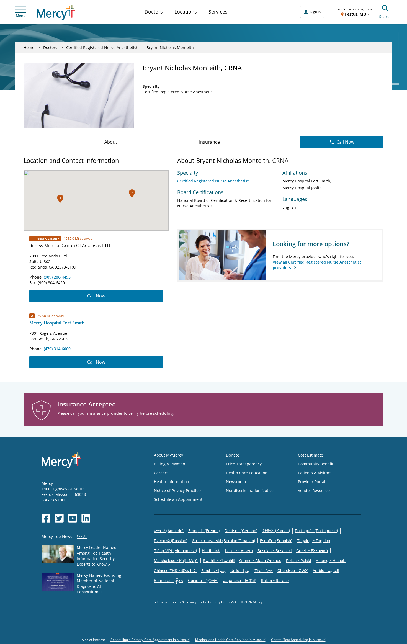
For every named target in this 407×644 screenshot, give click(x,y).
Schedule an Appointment (178, 499)
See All (82, 536)
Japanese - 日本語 (239, 580)
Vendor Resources (314, 490)
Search (385, 16)
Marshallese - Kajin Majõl (176, 560)
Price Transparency (244, 464)
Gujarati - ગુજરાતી (203, 580)
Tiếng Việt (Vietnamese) (175, 550)
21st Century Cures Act (219, 602)
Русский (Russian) (170, 540)
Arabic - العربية (326, 570)
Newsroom (236, 481)
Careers (161, 472)
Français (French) (204, 530)
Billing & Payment (170, 464)
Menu (20, 15)
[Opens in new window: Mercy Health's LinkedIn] (85, 518)
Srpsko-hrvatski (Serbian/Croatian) (223, 540)
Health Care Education (246, 472)
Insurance (209, 142)
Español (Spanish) (276, 540)
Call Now (345, 142)
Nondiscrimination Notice (250, 490)
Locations (185, 11)
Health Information (171, 481)
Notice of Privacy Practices (178, 490)
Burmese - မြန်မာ (168, 580)
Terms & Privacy (184, 602)
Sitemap (161, 602)
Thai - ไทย (263, 570)
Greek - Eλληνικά (312, 550)
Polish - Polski (298, 560)
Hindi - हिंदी (211, 550)
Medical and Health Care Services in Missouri (230, 640)
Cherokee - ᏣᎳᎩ (292, 570)
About (110, 142)
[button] (132, 193)
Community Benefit (315, 464)
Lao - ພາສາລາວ (239, 550)
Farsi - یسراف (213, 570)
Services (218, 11)
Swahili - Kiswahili (219, 560)
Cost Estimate (310, 455)
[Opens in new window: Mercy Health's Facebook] (46, 518)
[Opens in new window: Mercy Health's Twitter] (59, 518)
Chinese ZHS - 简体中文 (175, 570)
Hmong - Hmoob (331, 560)
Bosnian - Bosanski (274, 550)
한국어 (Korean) (276, 530)
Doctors (154, 11)
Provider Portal (311, 481)
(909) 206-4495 (57, 277)
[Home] (56, 12)
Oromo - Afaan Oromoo (260, 560)
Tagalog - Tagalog (313, 540)
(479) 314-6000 (57, 348)
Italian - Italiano (275, 580)
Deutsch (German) (241, 530)
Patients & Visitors (314, 472)
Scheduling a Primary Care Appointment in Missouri (150, 640)
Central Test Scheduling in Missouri (298, 640)
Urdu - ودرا (240, 570)
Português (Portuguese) (316, 530)
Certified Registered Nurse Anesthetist (102, 47)
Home (29, 47)
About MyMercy (168, 455)
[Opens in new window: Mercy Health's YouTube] (72, 518)
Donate (232, 455)
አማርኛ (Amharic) (169, 530)
